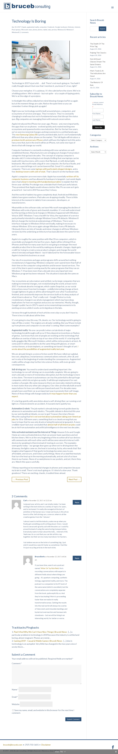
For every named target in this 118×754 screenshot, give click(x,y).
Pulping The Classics (98, 53)
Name (15, 689)
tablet (45, 30)
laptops (18, 30)
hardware (64, 27)
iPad (13, 30)
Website (15, 704)
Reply (77, 502)
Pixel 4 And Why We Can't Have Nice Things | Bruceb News (40, 632)
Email (15, 697)
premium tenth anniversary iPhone (27, 140)
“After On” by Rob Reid (49, 568)
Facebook (51, 27)
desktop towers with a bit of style (30, 171)
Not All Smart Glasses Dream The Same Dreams (97, 61)
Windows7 (70, 30)
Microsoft (24, 30)
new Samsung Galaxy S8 (26, 134)
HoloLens (71, 27)
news (30, 30)
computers (43, 27)
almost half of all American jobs (61, 424)
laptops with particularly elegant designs (54, 169)
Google (57, 27)
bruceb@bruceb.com (12, 744)
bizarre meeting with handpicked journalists (41, 181)
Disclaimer (46, 744)
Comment (17, 663)
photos (40, 30)
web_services (52, 30)
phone (35, 30)
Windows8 (15, 32)
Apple (24, 27)
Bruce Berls (40, 556)
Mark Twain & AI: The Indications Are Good (97, 73)
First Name (96, 113)
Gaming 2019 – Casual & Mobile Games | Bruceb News (38, 641)
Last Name (96, 120)
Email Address (97, 105)
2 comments (24, 32)
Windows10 (62, 30)
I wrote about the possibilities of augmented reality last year (45, 347)
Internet (77, 27)
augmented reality (33, 27)
